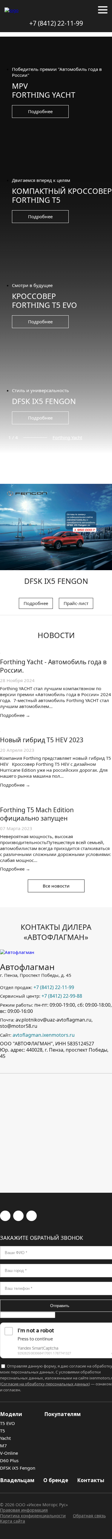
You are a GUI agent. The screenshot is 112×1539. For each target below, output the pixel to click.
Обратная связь (89, 1515)
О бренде (55, 1480)
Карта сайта (12, 1521)
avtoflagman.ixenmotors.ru (44, 1035)
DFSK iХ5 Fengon (17, 1468)
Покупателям (62, 1414)
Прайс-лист (76, 603)
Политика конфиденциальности (33, 1515)
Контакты (90, 1480)
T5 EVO (7, 1423)
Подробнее (40, 111)
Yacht (5, 1438)
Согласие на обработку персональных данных (45, 1384)
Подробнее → (15, 715)
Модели (11, 1414)
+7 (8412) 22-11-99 (56, 23)
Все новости (56, 886)
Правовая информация (24, 1510)
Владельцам (17, 1480)
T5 (2, 1431)
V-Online (9, 1453)
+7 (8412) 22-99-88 (62, 996)
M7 (3, 1445)
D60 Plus (9, 1460)
